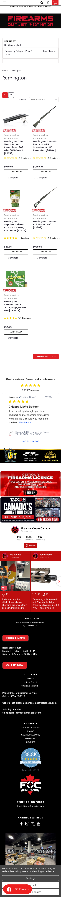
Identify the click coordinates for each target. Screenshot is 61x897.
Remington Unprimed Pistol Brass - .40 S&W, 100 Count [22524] (15, 226)
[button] (30, 53)
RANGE (30, 731)
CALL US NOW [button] (14, 665)
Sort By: (22, 99)
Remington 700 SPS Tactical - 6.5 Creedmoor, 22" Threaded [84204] (44, 146)
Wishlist (30, 678)
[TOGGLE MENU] (4, 2)
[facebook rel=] (21, 824)
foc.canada (15, 554)
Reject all (30, 885)
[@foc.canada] (15, 530)
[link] (30, 433)
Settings (30, 878)
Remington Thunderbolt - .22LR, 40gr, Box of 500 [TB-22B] (15, 306)
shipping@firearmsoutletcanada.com (21, 713)
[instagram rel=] (27, 824)
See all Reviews (30, 441)
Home (5, 70)
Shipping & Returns (30, 685)
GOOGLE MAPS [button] (15, 638)
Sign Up (34, 682)
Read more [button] (25, 422)
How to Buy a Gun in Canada (31, 806)
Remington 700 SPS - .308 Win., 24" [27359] (44, 224)
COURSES (30, 742)
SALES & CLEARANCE (30, 734)
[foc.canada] (5, 556)
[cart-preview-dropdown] (55, 2)
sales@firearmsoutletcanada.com (39, 703)
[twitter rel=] (33, 824)
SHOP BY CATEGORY (30, 727)
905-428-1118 (17, 696)
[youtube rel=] (38, 824)
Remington (16, 70)
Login (25, 682)
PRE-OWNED (30, 738)
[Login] (48, 3)
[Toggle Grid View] (5, 95)
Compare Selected (46, 356)
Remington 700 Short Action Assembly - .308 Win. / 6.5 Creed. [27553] (14, 147)
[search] (42, 3)
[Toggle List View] (11, 95)
